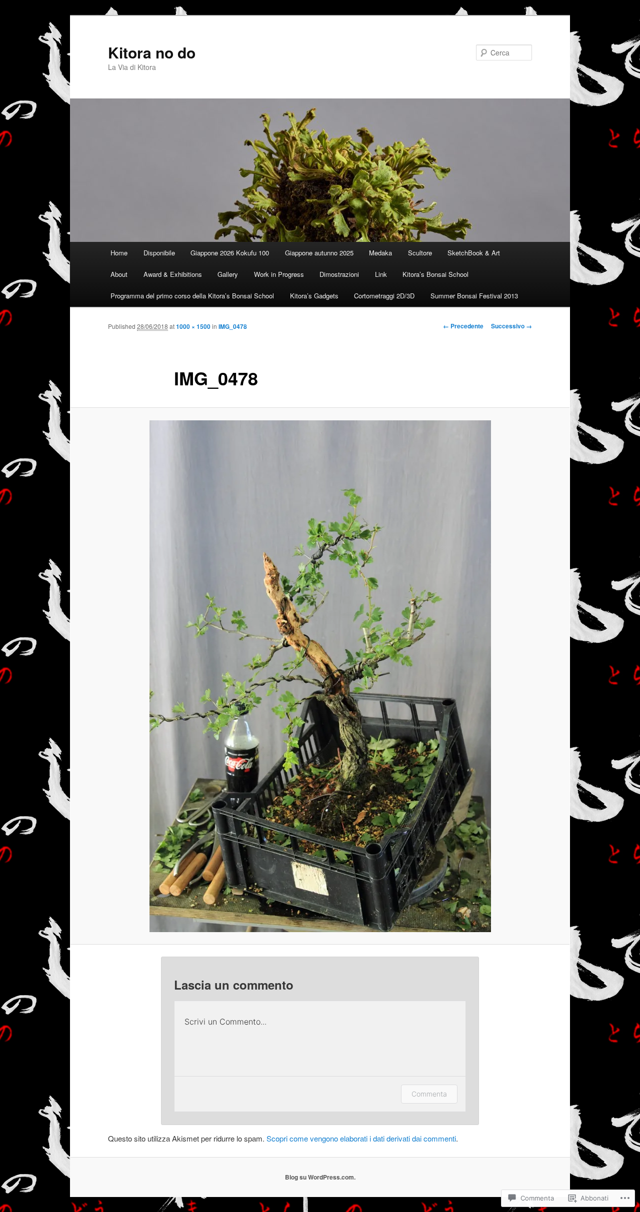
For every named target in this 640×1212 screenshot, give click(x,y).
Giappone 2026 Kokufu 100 (229, 252)
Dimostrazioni (339, 274)
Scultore (420, 252)
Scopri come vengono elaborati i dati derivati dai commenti (361, 1138)
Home (119, 252)
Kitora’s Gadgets (314, 295)
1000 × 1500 (193, 326)
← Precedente (463, 325)
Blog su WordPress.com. (320, 1177)
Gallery (228, 274)
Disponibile (159, 252)
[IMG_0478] (320, 676)
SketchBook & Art (474, 252)
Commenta (429, 1094)
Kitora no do (152, 52)
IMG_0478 (232, 326)
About (119, 274)
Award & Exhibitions (173, 274)
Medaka (380, 252)
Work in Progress (279, 274)
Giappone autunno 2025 (319, 252)
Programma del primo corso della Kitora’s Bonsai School (192, 295)
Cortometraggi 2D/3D (384, 295)
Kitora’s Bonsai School (435, 274)
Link (381, 274)
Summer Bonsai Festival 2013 (474, 295)
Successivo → (511, 325)
